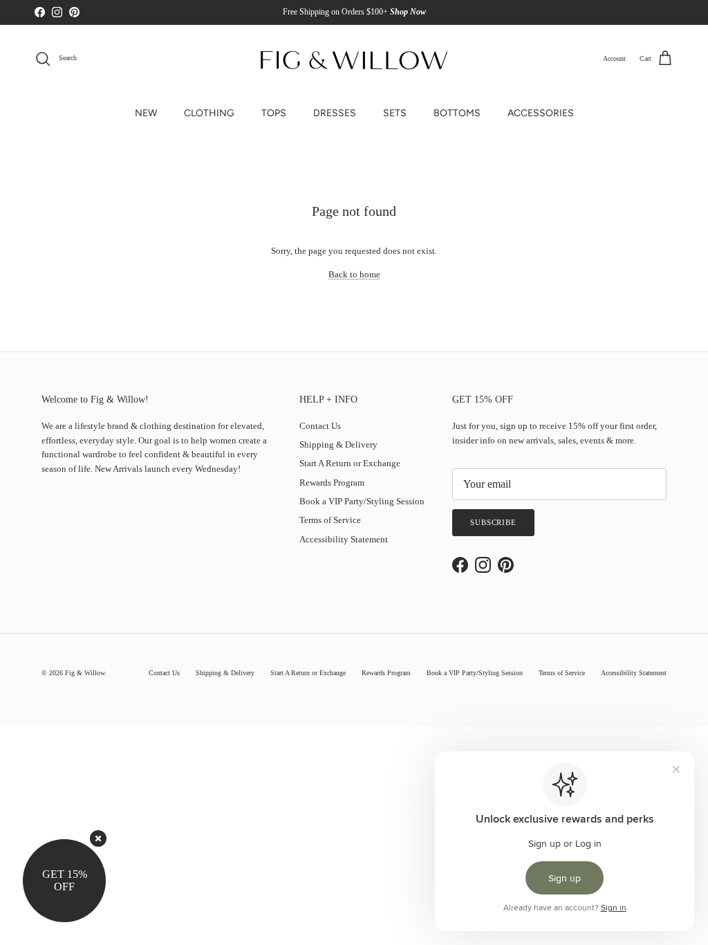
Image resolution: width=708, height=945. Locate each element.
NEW (146, 113)
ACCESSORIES (540, 113)
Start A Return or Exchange (349, 463)
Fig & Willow (84, 673)
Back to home (354, 274)
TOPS (273, 113)
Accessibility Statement (343, 539)
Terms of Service (330, 520)
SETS (395, 113)
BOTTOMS (457, 113)
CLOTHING (209, 113)
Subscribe (493, 522)
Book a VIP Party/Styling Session (362, 501)
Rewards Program (331, 482)
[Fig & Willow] (354, 59)
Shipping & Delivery (338, 444)
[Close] (98, 838)
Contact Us (320, 426)
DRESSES (334, 113)
